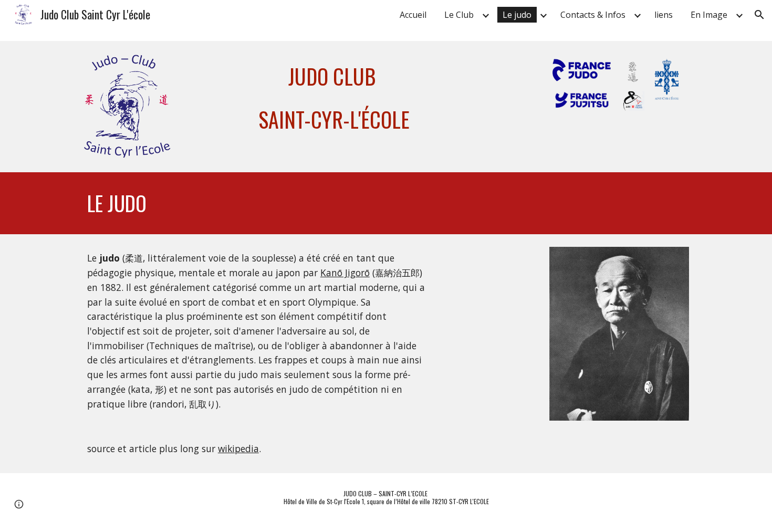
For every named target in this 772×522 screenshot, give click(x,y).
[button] (759, 14)
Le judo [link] (517, 14)
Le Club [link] (459, 14)
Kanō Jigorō (345, 272)
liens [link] (663, 14)
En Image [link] (709, 14)
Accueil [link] (413, 14)
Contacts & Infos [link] (592, 14)
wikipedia (238, 448)
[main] (334, 96)
